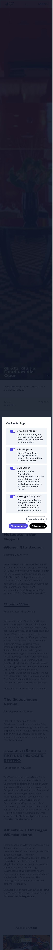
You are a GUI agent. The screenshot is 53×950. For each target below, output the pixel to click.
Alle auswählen (16, 526)
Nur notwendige (35, 519)
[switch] (12, 431)
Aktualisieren (36, 526)
